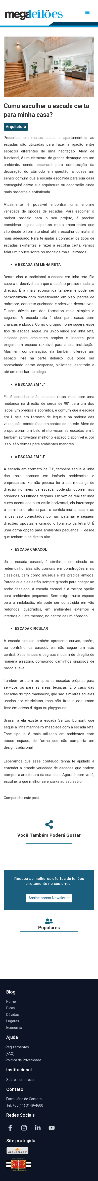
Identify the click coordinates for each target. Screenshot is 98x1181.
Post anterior (49, 953)
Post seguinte (49, 966)
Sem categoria (20, 30)
